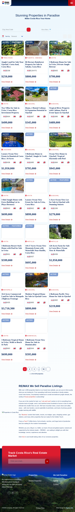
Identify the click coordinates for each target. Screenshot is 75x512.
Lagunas (7, 149)
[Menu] (71, 3)
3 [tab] (13, 99)
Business (24, 414)
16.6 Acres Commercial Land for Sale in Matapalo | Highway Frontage (12, 296)
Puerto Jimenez (34, 58)
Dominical (32, 336)
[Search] (29, 30)
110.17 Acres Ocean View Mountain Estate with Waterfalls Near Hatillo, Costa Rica (35, 249)
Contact (56, 484)
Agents (55, 480)
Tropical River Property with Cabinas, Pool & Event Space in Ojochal (59, 110)
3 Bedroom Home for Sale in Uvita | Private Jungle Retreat (60, 64)
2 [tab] (11, 99)
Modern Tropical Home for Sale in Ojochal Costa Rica (35, 296)
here (23, 437)
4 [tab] (15, 99)
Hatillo (30, 241)
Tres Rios (8, 58)
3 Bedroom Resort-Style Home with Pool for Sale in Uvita (11, 248)
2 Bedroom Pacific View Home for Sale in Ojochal (60, 295)
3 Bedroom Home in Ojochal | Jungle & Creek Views (36, 156)
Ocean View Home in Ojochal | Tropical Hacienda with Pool (58, 156)
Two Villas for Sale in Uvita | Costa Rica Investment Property (10, 110)
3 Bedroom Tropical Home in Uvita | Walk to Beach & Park (12, 342)
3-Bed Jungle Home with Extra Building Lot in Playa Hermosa (11, 202)
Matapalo (7, 290)
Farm (25, 421)
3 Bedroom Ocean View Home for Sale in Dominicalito (35, 342)
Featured (16, 42)
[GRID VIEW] (65, 36)
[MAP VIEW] (70, 36)
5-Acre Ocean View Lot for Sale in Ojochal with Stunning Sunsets (59, 202)
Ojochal (31, 104)
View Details (5, 82)
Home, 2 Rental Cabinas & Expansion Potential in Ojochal (35, 110)
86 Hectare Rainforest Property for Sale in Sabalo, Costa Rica (34, 64)
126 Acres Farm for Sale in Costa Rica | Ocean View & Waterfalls (59, 248)
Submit (47, 461)
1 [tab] (33, 99)
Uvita (53, 58)
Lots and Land (46, 401)
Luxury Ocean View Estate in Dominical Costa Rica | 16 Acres (12, 156)
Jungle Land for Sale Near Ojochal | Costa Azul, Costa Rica (12, 64)
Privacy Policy (40, 508)
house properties (30, 397)
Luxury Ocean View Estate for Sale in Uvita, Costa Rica (35, 202)
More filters (45, 29)
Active (6, 42)
